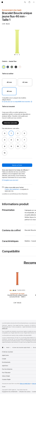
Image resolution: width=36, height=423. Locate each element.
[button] (25, 2)
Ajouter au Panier (17, 165)
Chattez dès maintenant (12, 189)
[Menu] (34, 2)
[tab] (14, 54)
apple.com (4, 328)
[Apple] (2, 347)
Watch (7, 347)
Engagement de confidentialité (9, 391)
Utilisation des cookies (24, 391)
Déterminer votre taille (10, 123)
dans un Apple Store (25, 383)
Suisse (3, 386)
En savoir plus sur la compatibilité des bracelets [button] (16, 101)
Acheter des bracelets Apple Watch (21, 347)
